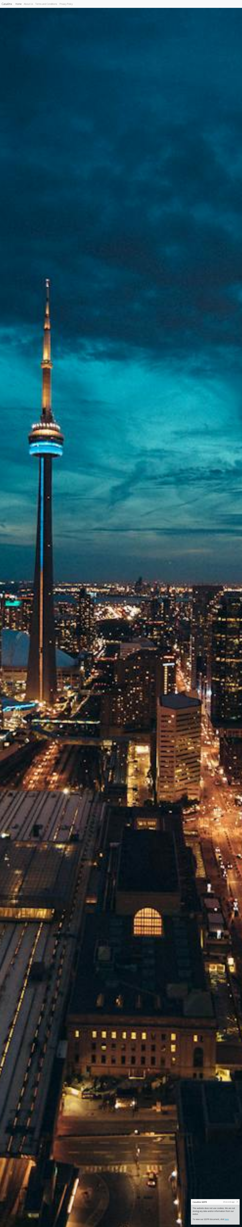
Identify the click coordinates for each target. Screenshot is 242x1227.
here (227, 1219)
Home (19, 3)
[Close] (237, 1201)
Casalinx (7, 4)
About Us (28, 3)
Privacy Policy (66, 3)
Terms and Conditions (46, 3)
